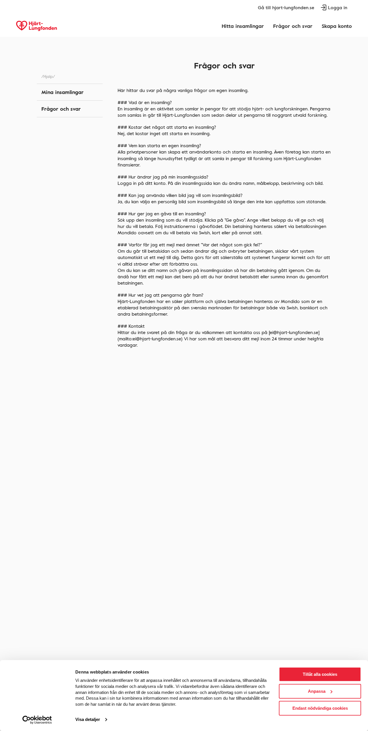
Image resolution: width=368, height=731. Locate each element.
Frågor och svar (293, 26)
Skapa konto (337, 26)
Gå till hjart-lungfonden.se (286, 7)
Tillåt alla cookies (320, 674)
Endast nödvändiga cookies (320, 708)
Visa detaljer (87, 719)
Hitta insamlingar (243, 26)
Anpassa (316, 691)
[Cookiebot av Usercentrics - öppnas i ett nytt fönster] (37, 719)
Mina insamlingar (62, 92)
